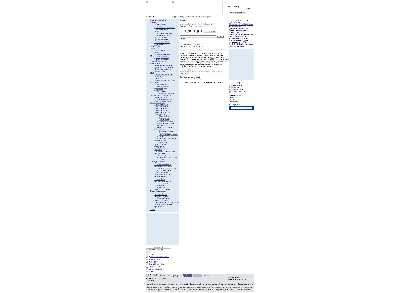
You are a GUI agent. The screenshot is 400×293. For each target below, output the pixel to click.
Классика (152, 252)
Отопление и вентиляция (163, 65)
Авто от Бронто (160, 144)
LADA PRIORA (160, 155)
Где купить (162, 136)
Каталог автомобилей (158, 20)
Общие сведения (160, 24)
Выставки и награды (166, 131)
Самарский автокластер (162, 189)
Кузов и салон (155, 63)
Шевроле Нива (159, 114)
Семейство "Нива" (161, 110)
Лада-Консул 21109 (161, 142)
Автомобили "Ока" (161, 125)
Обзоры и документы (166, 33)
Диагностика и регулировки (164, 28)
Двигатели (154, 22)
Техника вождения (161, 200)
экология (209, 24)
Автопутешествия (160, 176)
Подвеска (157, 52)
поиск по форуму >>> (238, 13)
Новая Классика (160, 140)
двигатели (197, 26)
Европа (193, 24)
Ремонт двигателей (161, 30)
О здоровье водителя (161, 197)
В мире (161, 185)
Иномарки (158, 150)
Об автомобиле (164, 116)
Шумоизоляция (159, 71)
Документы (158, 90)
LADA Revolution (160, 148)
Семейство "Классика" (162, 112)
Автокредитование (161, 172)
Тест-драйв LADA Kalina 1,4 (169, 138)
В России (162, 187)
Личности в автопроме (162, 165)
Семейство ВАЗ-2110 (161, 106)
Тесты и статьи (164, 120)
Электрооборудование (158, 61)
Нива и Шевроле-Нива (157, 264)
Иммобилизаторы (160, 97)
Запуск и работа (160, 26)
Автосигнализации (155, 269)
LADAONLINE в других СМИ (165, 168)
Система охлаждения (161, 41)
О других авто (159, 153)
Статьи (186, 73)
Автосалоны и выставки (163, 174)
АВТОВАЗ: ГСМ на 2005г (163, 75)
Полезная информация (158, 191)
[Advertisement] (204, 89)
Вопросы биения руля (162, 54)
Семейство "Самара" (161, 108)
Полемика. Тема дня (156, 249)
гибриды (191, 26)
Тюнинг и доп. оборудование (160, 95)
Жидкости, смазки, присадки (164, 80)
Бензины (157, 76)
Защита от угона (160, 193)
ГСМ (152, 73)
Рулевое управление (161, 58)
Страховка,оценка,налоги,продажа (166, 202)
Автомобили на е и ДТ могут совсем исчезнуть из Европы (203, 50)
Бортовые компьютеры (162, 101)
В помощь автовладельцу (163, 99)
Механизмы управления (159, 56)
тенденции (184, 24)
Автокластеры (159, 180)
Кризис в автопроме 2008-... (164, 183)
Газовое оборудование (162, 43)
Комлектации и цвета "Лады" (165, 151)
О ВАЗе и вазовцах (161, 163)
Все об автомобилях (157, 103)
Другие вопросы (160, 45)
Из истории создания (166, 123)
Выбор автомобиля (161, 105)
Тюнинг (151, 271)
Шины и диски (159, 50)
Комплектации (236, 87)
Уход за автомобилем (161, 198)
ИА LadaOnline (236, 85)
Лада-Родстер (159, 146)
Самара (151, 254)
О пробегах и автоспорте (163, 167)
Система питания (160, 37)
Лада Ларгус (153, 262)
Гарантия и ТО (155, 82)
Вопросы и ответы (165, 35)
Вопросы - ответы (160, 91)
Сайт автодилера (165, 170)
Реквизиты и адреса (161, 86)
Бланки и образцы (160, 88)
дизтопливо (202, 26)
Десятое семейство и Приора (159, 257)
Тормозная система (161, 60)
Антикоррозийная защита (163, 67)
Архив (152, 210)
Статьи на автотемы (157, 161)
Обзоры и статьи (237, 89)
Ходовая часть (155, 48)
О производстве (164, 118)
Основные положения (162, 84)
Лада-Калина (159, 129)
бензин (200, 24)
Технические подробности (168, 135)
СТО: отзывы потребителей (164, 93)
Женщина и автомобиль (162, 182)
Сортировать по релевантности (191, 82)
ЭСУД (156, 31)
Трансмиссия (155, 46)
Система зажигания (161, 39)
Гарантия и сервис (155, 266)
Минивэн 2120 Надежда (163, 127)
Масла (156, 78)
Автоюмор (158, 178)
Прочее (157, 208)
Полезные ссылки (160, 195)
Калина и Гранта (155, 259)
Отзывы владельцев (166, 121)
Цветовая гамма (164, 133)
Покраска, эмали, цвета (162, 69)
